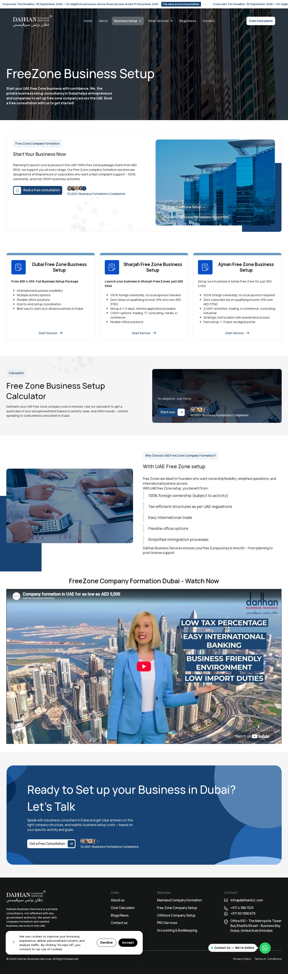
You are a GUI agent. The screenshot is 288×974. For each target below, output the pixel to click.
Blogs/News (187, 21)
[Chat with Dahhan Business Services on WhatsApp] (265, 947)
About (103, 21)
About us (117, 900)
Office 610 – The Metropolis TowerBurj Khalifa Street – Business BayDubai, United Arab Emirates (256, 926)
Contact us (119, 923)
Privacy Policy (242, 959)
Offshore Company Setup (176, 915)
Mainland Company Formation (179, 900)
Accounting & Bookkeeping (177, 930)
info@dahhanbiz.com (246, 900)
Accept (128, 942)
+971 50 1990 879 (242, 913)
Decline (106, 942)
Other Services (158, 21)
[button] (127, 21)
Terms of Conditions (268, 959)
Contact (208, 21)
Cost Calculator (261, 21)
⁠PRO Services (167, 923)
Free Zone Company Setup (177, 908)
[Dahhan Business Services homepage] (32, 21)
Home (88, 21)
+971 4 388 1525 (242, 908)
